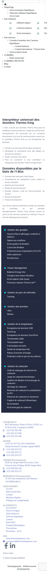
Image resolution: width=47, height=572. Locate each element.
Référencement (29, 566)
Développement (14, 566)
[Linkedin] (13, 546)
